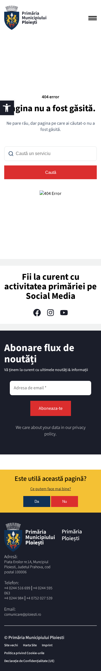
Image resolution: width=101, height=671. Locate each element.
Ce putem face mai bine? (50, 489)
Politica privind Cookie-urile (24, 653)
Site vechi (11, 645)
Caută (50, 172)
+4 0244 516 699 (17, 588)
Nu (64, 501)
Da (37, 501)
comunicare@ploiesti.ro (22, 614)
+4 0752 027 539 (39, 598)
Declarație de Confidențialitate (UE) (29, 661)
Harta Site (30, 645)
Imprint (47, 645)
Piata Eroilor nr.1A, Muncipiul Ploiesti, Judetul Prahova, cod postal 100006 (27, 567)
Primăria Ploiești (72, 535)
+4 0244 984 (14, 598)
